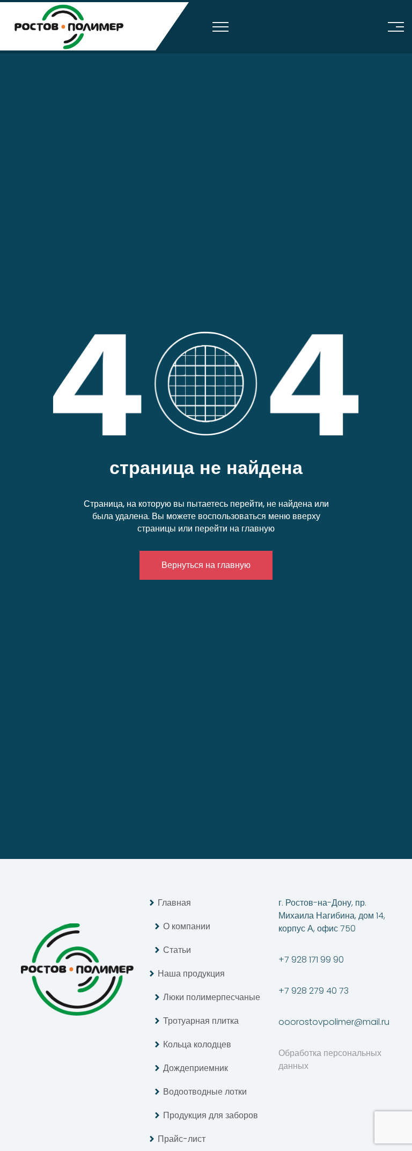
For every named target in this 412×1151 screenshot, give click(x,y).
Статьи (177, 950)
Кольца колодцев (197, 1044)
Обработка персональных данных (329, 1059)
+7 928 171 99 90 (311, 959)
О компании (186, 926)
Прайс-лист (181, 1139)
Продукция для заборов (210, 1115)
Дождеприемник (195, 1068)
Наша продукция (191, 973)
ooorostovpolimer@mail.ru (333, 1022)
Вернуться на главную (206, 565)
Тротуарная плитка (201, 1021)
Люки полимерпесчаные (211, 997)
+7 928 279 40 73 (313, 991)
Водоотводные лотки (205, 1092)
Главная (174, 903)
